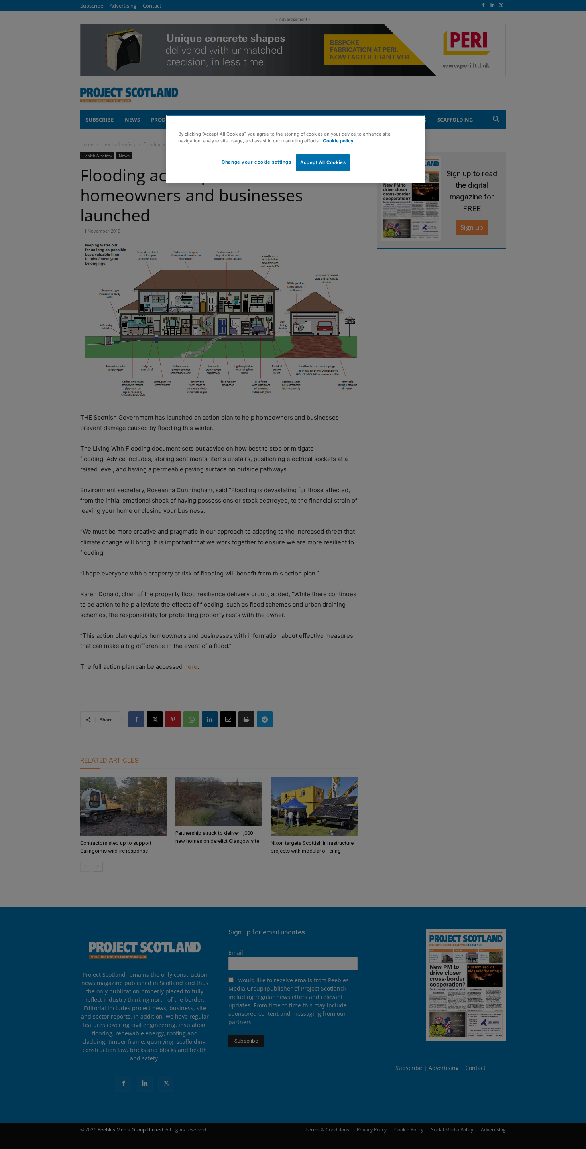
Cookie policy (338, 141)
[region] (295, 149)
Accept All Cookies (323, 162)
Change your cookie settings (256, 162)
